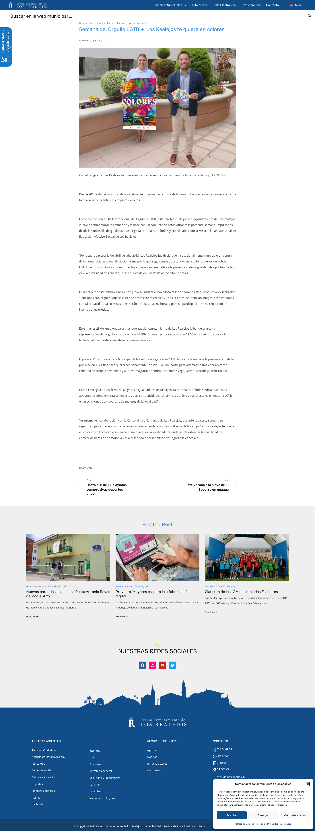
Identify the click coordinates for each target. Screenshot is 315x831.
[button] (308, 784)
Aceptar (231, 815)
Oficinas (221, 762)
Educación (220, 586)
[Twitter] (172, 665)
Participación (133, 23)
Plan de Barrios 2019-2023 (56, 586)
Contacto (272, 5)
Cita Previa (223, 756)
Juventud (101, 23)
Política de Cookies (244, 824)
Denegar (263, 815)
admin (85, 40)
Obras (38, 586)
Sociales (145, 23)
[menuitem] (170, 5)
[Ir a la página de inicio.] (28, 5)
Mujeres (121, 23)
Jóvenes (92, 23)
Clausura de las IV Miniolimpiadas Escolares (241, 592)
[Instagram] (152, 665)
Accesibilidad (153, 826)
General (83, 23)
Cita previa (199, 5)
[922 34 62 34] (215, 749)
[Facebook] (142, 665)
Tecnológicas (141, 586)
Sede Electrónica (224, 5)
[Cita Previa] (215, 756)
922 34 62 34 (224, 749)
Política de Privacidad (267, 824)
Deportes (209, 586)
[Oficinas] (215, 763)
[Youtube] (162, 665)
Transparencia (251, 5)
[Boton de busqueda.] (309, 15)
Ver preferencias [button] (295, 815)
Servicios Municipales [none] (167, 5)
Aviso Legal (286, 824)
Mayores (111, 23)
